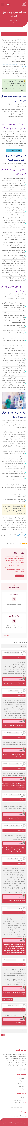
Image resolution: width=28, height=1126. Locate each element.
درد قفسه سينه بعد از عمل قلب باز (14, 14)
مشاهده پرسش (21, 657)
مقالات (21, 20)
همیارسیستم (5, 635)
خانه (25, 20)
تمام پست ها (19, 576)
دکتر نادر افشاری (21, 535)
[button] (8, 4)
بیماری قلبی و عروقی (14, 20)
